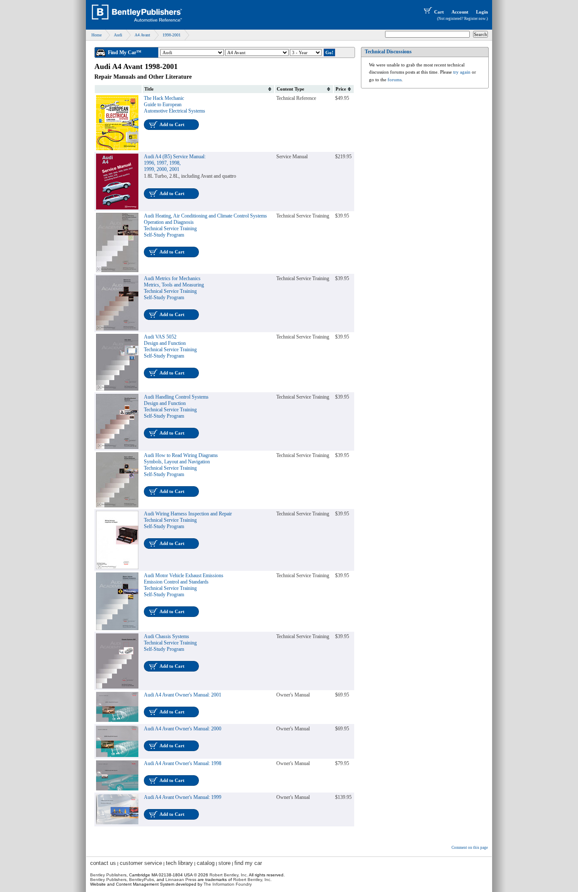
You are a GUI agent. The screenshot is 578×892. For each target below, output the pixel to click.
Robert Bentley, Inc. (252, 879)
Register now (475, 19)
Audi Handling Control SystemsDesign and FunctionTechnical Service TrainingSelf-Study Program (176, 406)
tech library (179, 863)
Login (482, 11)
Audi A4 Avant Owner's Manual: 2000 (182, 729)
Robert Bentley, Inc (228, 875)
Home (96, 35)
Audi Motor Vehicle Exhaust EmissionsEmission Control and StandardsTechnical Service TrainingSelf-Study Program (183, 585)
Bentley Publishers (108, 875)
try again (462, 71)
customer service (141, 863)
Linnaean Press (180, 879)
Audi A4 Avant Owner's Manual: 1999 (182, 797)
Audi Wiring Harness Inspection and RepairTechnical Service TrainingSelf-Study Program (188, 520)
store (224, 863)
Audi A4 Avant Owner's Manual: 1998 (182, 763)
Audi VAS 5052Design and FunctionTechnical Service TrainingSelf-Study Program (170, 346)
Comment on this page (469, 847)
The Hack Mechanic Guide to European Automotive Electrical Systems (174, 104)
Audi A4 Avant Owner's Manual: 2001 (182, 695)
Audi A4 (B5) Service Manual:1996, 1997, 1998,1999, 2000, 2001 (175, 163)
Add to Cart (172, 124)
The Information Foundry (228, 884)
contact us (103, 863)
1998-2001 (171, 35)
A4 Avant (142, 35)
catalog (206, 863)
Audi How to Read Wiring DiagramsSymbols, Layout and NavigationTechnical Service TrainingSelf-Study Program (181, 464)
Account (459, 11)
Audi (118, 35)
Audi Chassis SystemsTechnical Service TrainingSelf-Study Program (170, 642)
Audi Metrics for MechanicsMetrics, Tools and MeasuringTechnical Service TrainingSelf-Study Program (174, 287)
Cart (439, 11)
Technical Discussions (388, 52)
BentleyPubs (141, 879)
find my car (248, 863)
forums (395, 79)
